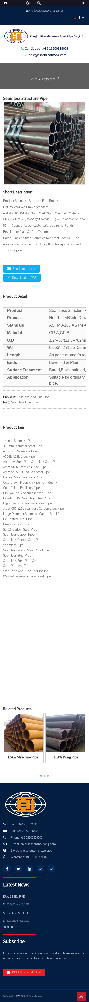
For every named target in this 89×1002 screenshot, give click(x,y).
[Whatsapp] (68, 760)
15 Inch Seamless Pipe (18, 440)
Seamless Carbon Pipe (19, 534)
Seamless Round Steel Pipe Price (26, 550)
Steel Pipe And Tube (17, 566)
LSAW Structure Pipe (23, 757)
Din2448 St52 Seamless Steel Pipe (26, 498)
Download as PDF (24, 277)
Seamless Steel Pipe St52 (20, 560)
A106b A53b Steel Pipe (19, 456)
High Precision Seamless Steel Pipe (27, 503)
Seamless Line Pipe (24, 402)
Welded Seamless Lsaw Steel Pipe (27, 576)
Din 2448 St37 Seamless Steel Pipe (27, 493)
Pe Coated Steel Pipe (18, 519)
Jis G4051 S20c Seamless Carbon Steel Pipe (33, 508)
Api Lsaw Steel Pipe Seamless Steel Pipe (31, 461)
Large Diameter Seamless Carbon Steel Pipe (33, 513)
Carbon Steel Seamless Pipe (22, 477)
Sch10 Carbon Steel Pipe (20, 529)
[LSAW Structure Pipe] (23, 732)
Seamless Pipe (13, 545)
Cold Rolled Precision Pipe (21, 487)
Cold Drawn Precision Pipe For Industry (30, 482)
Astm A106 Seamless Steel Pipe (25, 467)
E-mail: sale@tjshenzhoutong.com (33, 844)
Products (48, 79)
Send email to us (24, 268)
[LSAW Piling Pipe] (65, 732)
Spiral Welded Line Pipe (33, 397)
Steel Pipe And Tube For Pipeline (25, 571)
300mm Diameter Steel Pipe (22, 446)
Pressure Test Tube (16, 524)
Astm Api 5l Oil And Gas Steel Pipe (26, 472)
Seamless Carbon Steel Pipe (22, 539)
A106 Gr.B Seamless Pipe (20, 451)
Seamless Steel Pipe (17, 555)
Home (33, 79)
